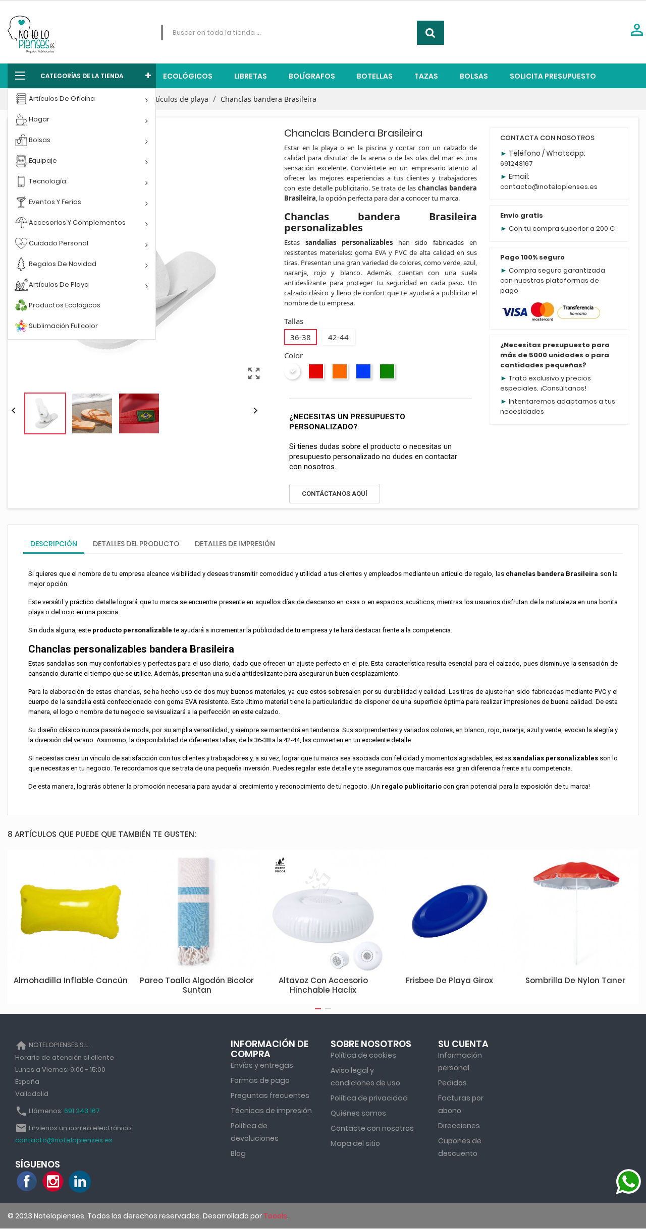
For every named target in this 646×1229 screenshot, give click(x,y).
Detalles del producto (136, 544)
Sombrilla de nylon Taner (575, 980)
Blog (238, 1153)
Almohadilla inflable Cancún (71, 980)
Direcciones (459, 1126)
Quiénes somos (358, 1113)
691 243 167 (82, 1111)
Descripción (53, 544)
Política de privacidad (369, 1098)
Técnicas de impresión (271, 1111)
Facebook (27, 1182)
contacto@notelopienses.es (549, 186)
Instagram (53, 1182)
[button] (334, 493)
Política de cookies (363, 1055)
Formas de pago (260, 1080)
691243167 (516, 163)
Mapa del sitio (355, 1143)
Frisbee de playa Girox (449, 980)
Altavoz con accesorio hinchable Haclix (323, 985)
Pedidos (452, 1083)
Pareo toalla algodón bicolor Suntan (197, 985)
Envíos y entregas (262, 1065)
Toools (275, 1216)
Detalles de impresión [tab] (235, 544)
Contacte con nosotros (372, 1128)
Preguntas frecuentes (270, 1095)
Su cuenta (463, 1044)
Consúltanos (563, 388)
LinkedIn (80, 1182)
